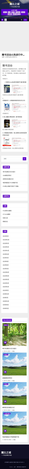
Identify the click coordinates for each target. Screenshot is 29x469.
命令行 (13, 12)
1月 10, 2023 (7, 351)
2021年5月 (6, 269)
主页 (3, 57)
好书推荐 (7, 462)
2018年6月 (6, 305)
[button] (21, 19)
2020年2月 (6, 287)
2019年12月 (6, 294)
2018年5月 (6, 308)
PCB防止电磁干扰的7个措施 (10, 186)
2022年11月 (6, 243)
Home (11, 467)
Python (5, 12)
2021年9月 (6, 261)
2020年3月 (6, 283)
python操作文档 (16, 14)
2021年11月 (6, 258)
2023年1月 (6, 236)
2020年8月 (6, 272)
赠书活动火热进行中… (22, 467)
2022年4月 (6, 250)
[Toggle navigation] (5, 19)
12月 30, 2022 (7, 439)
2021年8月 (6, 265)
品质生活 (11, 462)
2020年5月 (6, 279)
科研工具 (5, 218)
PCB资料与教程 (7, 211)
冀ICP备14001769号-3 (19, 462)
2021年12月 (6, 254)
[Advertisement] (14, 36)
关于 (15, 467)
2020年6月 (6, 276)
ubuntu (23, 12)
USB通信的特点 (7, 175)
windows (18, 12)
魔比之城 (14, 4)
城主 (13, 351)
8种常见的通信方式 (8, 179)
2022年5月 (6, 247)
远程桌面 (10, 14)
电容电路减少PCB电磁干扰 (10, 183)
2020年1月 (6, 290)
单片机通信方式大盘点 (9, 172)
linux (9, 12)
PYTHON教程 (6, 214)
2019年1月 (5, 298)
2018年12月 (6, 301)
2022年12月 (6, 240)
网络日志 (5, 221)
